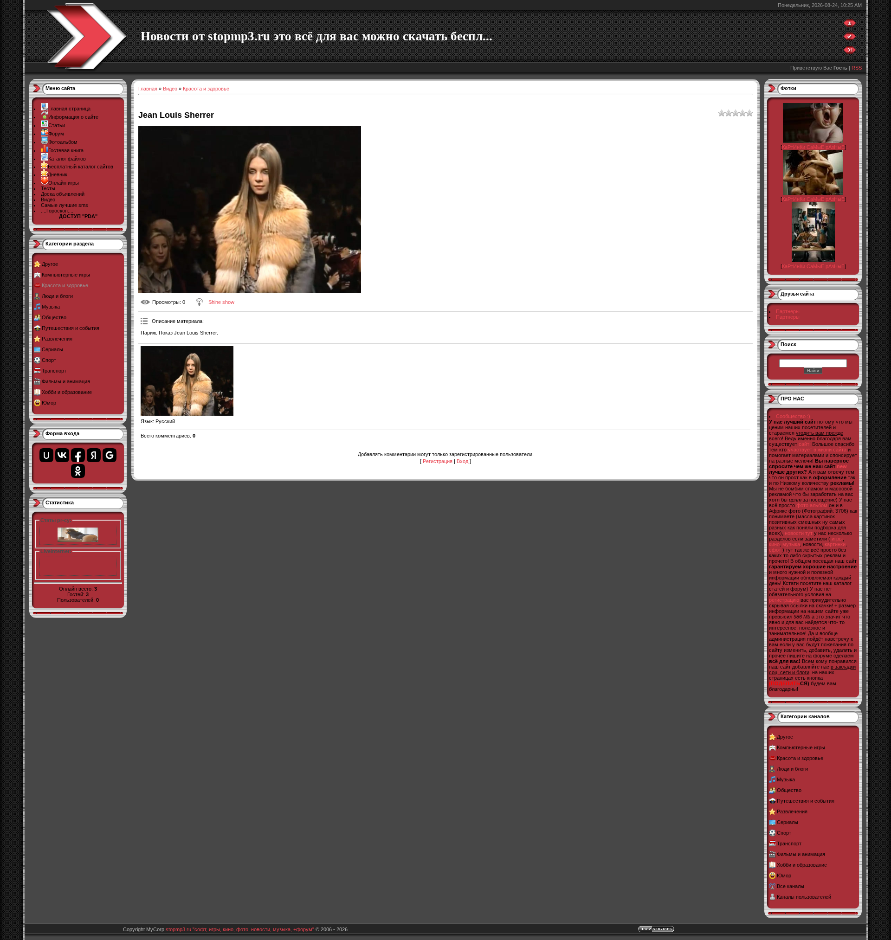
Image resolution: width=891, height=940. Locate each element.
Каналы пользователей (804, 897)
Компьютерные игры (66, 274)
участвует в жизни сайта (817, 449)
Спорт (49, 360)
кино (774, 544)
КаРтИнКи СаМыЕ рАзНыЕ (813, 147)
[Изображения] (187, 381)
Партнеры (788, 311)
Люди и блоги (57, 296)
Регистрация (437, 461)
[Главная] (849, 25)
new (842, 466)
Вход (462, 461)
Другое (50, 264)
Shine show (221, 302)
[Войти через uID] (46, 455)
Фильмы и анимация (66, 381)
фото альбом (811, 505)
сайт (804, 444)
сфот (775, 550)
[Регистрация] (849, 38)
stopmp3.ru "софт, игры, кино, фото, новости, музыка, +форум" (240, 929)
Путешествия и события (70, 328)
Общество (54, 317)
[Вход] (849, 52)
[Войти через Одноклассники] (78, 471)
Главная (147, 88)
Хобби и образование (67, 392)
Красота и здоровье (65, 285)
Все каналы (790, 886)
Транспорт (54, 370)
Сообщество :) (793, 416)
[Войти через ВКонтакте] (62, 455)
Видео (170, 88)
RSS (857, 68)
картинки (835, 544)
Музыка (51, 306)
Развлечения (57, 338)
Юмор (49, 403)
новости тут (799, 533)
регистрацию (784, 600)
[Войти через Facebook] (78, 455)
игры (837, 538)
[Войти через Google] (109, 455)
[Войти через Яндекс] (94, 455)
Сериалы (52, 349)
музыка (791, 544)
